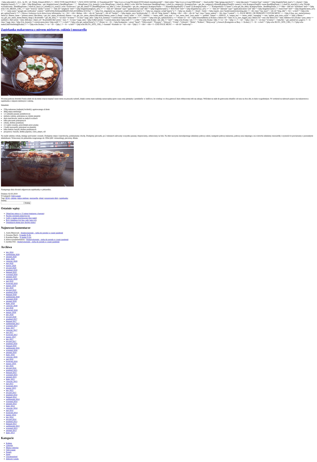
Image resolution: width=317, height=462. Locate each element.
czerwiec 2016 (11, 357)
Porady (9, 452)
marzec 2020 (11, 266)
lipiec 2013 (10, 433)
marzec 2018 (11, 312)
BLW (7, 198)
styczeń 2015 (11, 393)
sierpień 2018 (11, 301)
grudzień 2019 (11, 270)
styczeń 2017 (11, 341)
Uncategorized (11, 457)
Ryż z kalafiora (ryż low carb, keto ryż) (21, 220)
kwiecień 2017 (11, 335)
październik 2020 (12, 254)
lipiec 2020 (10, 259)
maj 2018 (9, 308)
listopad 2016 (11, 346)
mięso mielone (23, 198)
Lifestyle (9, 445)
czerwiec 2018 (11, 306)
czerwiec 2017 (11, 330)
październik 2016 (12, 348)
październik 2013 (12, 426)
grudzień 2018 (11, 292)
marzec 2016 (11, 364)
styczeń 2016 (11, 368)
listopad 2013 (11, 424)
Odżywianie (16, 196)
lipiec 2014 (10, 406)
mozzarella (34, 198)
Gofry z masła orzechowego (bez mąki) (21, 218)
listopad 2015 (11, 373)
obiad (41, 198)
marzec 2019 (11, 286)
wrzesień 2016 (11, 350)
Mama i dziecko (12, 448)
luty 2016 (9, 366)
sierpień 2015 (11, 377)
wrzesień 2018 (11, 299)
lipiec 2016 (10, 355)
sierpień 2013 (11, 430)
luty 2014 (9, 417)
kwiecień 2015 (11, 386)
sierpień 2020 (11, 257)
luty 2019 (9, 288)
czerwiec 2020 (11, 261)
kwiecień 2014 (11, 413)
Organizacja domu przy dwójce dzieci (21, 222)
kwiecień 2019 (11, 283)
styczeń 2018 (11, 317)
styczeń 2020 (11, 268)
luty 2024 (9, 252)
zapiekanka (63, 198)
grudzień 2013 (11, 422)
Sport (8, 454)
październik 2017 (12, 324)
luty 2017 (9, 339)
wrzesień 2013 (11, 428)
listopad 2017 (11, 321)
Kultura (9, 443)
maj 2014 (9, 410)
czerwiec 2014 (11, 408)
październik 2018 (12, 297)
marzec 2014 (11, 415)
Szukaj (3, 200)
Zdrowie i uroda (12, 459)
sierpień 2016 (11, 352)
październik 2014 (12, 399)
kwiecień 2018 (11, 310)
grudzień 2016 (11, 344)
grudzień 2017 (11, 319)
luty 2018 (9, 315)
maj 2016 (9, 359)
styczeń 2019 (11, 290)
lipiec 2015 (10, 379)
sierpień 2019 (11, 277)
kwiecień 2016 (11, 361)
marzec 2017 (11, 337)
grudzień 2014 (11, 395)
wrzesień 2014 (11, 401)
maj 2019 (9, 281)
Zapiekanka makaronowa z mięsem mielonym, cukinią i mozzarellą (44, 29)
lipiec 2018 (10, 303)
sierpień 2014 (11, 404)
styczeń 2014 (11, 419)
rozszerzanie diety (51, 198)
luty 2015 (9, 390)
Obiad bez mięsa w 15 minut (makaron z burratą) (25, 213)
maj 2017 (9, 332)
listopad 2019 (11, 272)
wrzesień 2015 (11, 375)
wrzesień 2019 (11, 275)
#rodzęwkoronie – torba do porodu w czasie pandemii (42, 233)
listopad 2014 (11, 397)
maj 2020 (9, 263)
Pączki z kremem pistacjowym (18, 216)
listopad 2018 (11, 295)
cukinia (13, 198)
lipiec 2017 (10, 328)
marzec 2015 (11, 388)
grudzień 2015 (11, 370)
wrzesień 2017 (11, 326)
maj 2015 (9, 384)
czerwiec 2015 (11, 381)
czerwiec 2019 (11, 279)
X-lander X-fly (25, 235)
